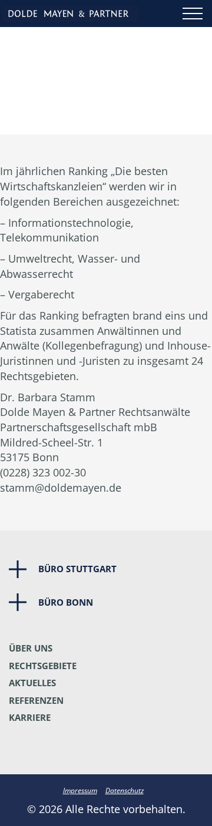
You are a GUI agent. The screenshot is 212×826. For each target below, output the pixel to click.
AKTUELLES (32, 683)
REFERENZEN (36, 700)
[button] (106, 569)
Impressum (80, 790)
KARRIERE (30, 717)
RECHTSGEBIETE (43, 665)
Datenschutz (124, 790)
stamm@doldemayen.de (60, 488)
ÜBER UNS (30, 648)
